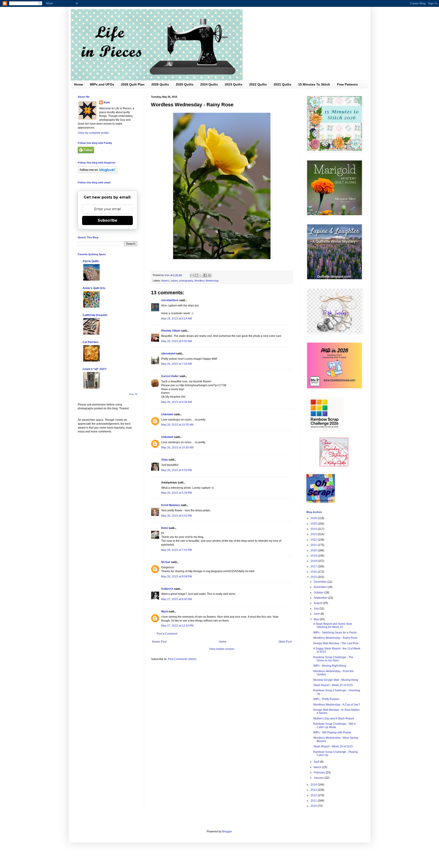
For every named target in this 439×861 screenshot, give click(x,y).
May (317, 619)
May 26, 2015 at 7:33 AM (176, 363)
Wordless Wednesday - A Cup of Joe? (336, 704)
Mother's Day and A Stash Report (333, 718)
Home (78, 84)
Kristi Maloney (170, 505)
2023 (314, 534)
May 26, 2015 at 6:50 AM (176, 341)
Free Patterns (347, 84)
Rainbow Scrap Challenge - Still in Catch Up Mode (334, 725)
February (320, 772)
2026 (314, 518)
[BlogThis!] (196, 275)
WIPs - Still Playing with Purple (332, 732)
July (316, 608)
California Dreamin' (95, 315)
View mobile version (221, 649)
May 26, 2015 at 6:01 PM (176, 515)
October (319, 592)
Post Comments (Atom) (182, 659)
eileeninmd (168, 353)
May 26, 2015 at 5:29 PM (176, 492)
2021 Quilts (282, 84)
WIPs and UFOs (102, 84)
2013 (314, 789)
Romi (164, 528)
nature (174, 280)
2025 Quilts (184, 84)
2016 (314, 571)
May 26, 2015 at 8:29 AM (176, 402)
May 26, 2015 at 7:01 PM (176, 550)
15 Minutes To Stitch (314, 84)
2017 (314, 566)
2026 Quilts (160, 84)
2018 (314, 561)
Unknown (167, 414)
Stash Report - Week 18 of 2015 (333, 746)
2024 (314, 529)
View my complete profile (93, 132)
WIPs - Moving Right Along (329, 665)
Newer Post (159, 641)
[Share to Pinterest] (209, 275)
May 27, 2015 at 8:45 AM (176, 599)
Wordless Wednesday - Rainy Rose (335, 637)
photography (186, 280)
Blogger (227, 831)
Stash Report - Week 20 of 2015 (333, 685)
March (318, 767)
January (319, 777)
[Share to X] (200, 275)
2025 (314, 523)
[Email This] (192, 275)
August (318, 603)
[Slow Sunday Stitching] (334, 465)
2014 (314, 784)
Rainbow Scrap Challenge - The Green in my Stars (333, 659)
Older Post (285, 641)
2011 (314, 800)
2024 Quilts (209, 84)
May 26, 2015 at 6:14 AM (176, 318)
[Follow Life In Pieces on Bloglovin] (97, 172)
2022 (314, 539)
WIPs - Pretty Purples (326, 699)
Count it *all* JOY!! (95, 369)
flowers (165, 280)
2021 (314, 545)
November (320, 587)
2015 (314, 577)
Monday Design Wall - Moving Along (335, 679)
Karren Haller (170, 376)
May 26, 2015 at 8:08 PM (176, 576)
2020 (314, 550)
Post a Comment (167, 633)
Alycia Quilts (91, 261)
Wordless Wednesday (206, 280)
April (317, 761)
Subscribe (107, 220)
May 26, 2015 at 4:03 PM (176, 470)
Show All (133, 394)
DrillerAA (167, 588)
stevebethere (170, 300)
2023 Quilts (233, 84)
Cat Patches (91, 342)
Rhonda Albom (170, 330)
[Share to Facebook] (205, 275)
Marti (164, 611)
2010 (314, 805)
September (321, 597)
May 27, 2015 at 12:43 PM (177, 625)
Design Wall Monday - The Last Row (336, 643)
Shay (164, 459)
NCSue (165, 562)
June (317, 613)
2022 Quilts (258, 84)
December (320, 581)
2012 (314, 795)
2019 (314, 555)
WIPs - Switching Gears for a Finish (335, 632)
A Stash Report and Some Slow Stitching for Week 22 (332, 625)
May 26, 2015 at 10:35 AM (177, 424)
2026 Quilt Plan (133, 84)
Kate (107, 102)
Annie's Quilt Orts (94, 288)
